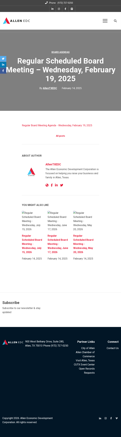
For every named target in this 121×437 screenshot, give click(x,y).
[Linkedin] (3, 65)
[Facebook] (3, 71)
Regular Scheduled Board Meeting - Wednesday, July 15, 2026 (32, 244)
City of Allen (88, 348)
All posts (60, 136)
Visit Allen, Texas (85, 360)
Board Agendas (61, 52)
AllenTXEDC (53, 164)
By (48, 88)
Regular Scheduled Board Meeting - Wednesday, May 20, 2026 (83, 244)
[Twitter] (3, 59)
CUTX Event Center (84, 364)
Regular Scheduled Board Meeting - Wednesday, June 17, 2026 (58, 244)
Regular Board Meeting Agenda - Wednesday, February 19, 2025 (57, 125)
